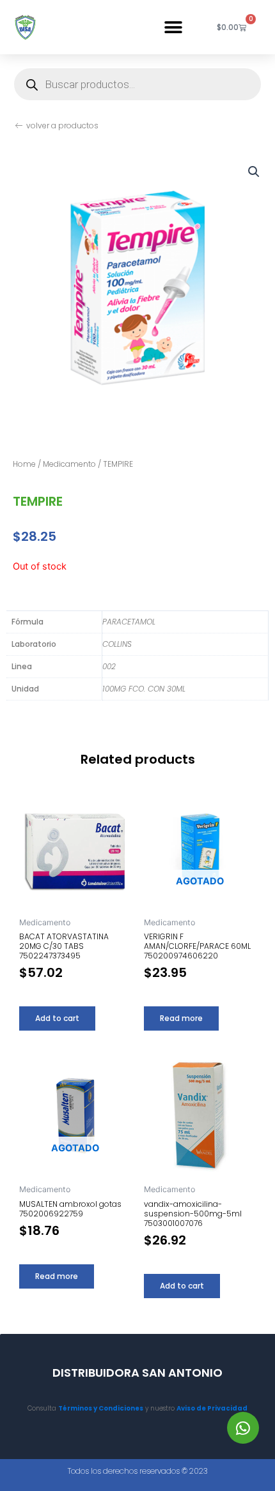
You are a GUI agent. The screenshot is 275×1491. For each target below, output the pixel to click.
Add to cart (57, 1018)
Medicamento (69, 463)
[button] (173, 27)
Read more (181, 1018)
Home (24, 463)
